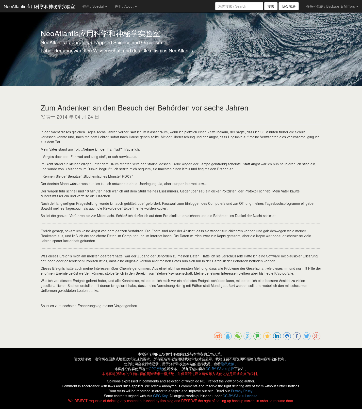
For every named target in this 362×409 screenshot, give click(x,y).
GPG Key (160, 395)
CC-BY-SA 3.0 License (240, 395)
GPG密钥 (156, 368)
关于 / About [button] (124, 6)
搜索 (270, 6)
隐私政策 (227, 363)
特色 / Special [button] (93, 6)
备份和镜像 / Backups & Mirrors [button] (331, 6)
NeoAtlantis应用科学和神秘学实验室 (39, 6)
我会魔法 (289, 6)
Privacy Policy (241, 390)
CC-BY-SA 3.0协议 (220, 368)
